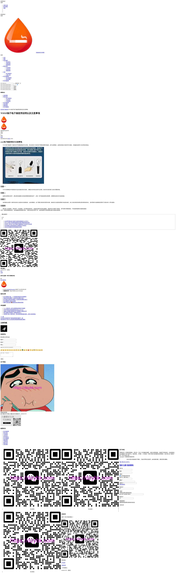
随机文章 (5, 443)
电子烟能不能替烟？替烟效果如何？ (12, 312)
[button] (88, 55)
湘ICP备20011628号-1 (124, 461)
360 (15, 87)
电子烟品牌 (6, 102)
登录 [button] (2, 2)
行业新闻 (8, 67)
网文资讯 (5, 96)
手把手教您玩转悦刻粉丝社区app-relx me (13, 309)
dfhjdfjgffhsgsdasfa (11, 289)
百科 (4, 72)
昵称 (2, 339)
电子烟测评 (6, 107)
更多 (2, 137)
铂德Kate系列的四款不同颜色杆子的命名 (15, 225)
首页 (4, 57)
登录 (121, 465)
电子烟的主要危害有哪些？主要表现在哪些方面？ (15, 299)
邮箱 (2, 342)
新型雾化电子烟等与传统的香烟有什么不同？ (16, 221)
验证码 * (121, 487)
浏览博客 (5, 95)
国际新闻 (5, 105)
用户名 (121, 468)
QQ (1, 347)
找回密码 (130, 465)
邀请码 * (121, 483)
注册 (124, 465)
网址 (2, 344)
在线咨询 (63, 565)
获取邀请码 (122, 484)
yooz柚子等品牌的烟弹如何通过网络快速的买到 (17, 222)
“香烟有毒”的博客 (40, 52)
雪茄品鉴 (8, 63)
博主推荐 (5, 104)
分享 (2, 272)
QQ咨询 (63, 562)
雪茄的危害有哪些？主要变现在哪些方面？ (13, 298)
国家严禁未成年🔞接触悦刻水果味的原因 (13, 302)
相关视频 (5, 6)
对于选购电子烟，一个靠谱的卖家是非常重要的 (14, 296)
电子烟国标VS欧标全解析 (9, 301)
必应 (15, 86)
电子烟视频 (6, 76)
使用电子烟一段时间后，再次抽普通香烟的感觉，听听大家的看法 (20, 314)
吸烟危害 (8, 64)
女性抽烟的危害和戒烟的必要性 (13, 227)
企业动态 (8, 69)
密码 (120, 471)
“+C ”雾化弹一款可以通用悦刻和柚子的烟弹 (14, 308)
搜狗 (15, 89)
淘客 (4, 8)
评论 (9, 138)
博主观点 (8, 62)
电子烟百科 (9, 73)
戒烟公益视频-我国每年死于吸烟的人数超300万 (15, 311)
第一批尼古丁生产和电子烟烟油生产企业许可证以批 (18, 224)
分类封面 (5, 441)
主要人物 (5, 5)
